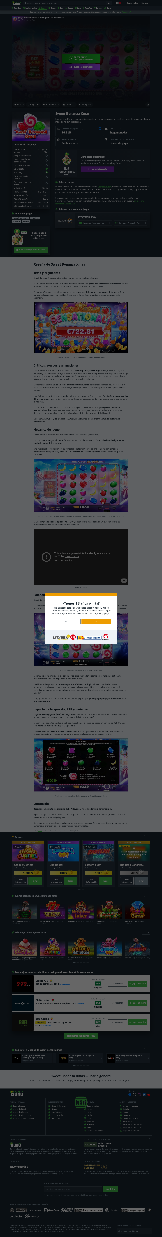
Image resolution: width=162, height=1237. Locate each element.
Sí (96, 621)
